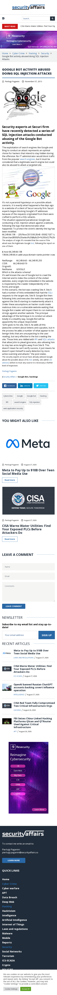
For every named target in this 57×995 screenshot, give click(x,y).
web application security (13, 408)
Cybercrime (8, 396)
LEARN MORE (14, 860)
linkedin (26, 386)
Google (20, 396)
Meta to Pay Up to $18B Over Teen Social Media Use (28, 472)
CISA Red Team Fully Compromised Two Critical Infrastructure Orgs (34, 704)
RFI (36, 339)
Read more (10, 480)
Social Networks (12, 951)
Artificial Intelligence (14, 919)
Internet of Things (13, 924)
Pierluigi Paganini (12, 81)
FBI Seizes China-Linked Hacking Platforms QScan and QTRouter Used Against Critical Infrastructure (33, 723)
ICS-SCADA (18, 676)
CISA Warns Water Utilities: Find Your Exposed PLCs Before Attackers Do (26, 529)
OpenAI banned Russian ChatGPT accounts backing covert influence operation (34, 687)
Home (5, 53)
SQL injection (34, 402)
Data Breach (9, 897)
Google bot (31, 396)
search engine (20, 402)
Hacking (33, 53)
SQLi (50, 292)
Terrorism (8, 956)
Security (45, 53)
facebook (11, 386)
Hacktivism (8, 910)
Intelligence (19, 694)
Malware (7, 933)
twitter (43, 386)
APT (15, 731)
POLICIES (7, 969)
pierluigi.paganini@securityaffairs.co (20, 852)
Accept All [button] (25, 989)
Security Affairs (9, 376)
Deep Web (8, 901)
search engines (27, 159)
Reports (7, 942)
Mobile (6, 938)
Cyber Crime (18, 53)
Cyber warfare (10, 888)
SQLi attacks (48, 339)
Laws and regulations (24, 657)
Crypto (6, 965)
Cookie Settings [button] (11, 989)
